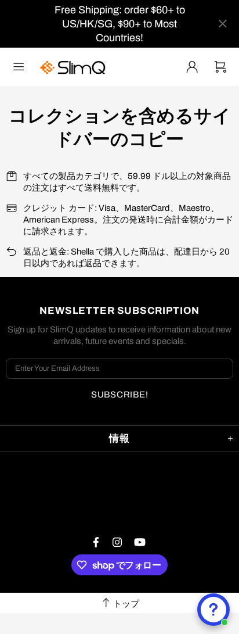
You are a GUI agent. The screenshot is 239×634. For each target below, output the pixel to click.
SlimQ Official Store (74, 67)
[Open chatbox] (213, 609)
